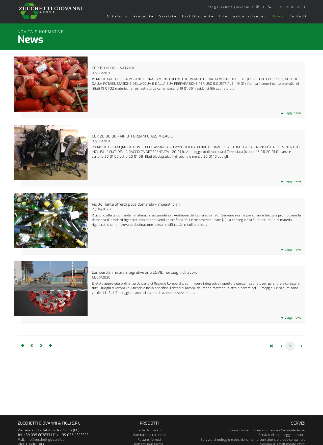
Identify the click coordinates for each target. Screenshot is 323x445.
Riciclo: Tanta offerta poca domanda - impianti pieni (136, 204)
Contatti (298, 16)
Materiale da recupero (149, 435)
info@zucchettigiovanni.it (45, 439)
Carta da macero (149, 430)
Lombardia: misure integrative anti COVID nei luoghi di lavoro (145, 272)
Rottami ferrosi (149, 439)
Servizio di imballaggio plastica (281, 435)
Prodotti (142, 16)
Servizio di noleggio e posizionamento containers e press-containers (253, 439)
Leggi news (293, 113)
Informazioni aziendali (243, 16)
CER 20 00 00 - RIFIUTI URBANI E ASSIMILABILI (133, 136)
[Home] (51, 10)
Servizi (166, 16)
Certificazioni (196, 16)
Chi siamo (117, 16)
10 (300, 346)
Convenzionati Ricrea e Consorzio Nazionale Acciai (267, 430)
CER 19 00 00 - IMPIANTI (113, 68)
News (278, 16)
